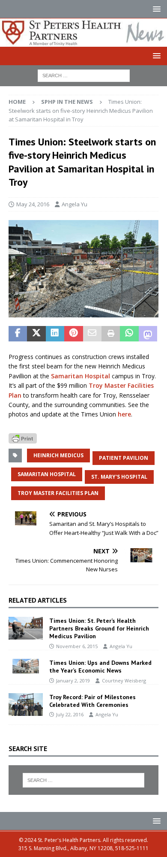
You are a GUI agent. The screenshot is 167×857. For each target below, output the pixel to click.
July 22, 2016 (70, 714)
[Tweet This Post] (36, 333)
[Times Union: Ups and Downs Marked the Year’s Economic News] (26, 666)
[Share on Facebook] (18, 333)
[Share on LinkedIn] (55, 333)
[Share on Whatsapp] (129, 333)
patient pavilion (123, 458)
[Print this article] (110, 333)
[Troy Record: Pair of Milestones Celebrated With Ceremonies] (26, 704)
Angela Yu (74, 204)
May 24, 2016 (32, 204)
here (124, 414)
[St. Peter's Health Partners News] (83, 41)
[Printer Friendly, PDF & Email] (23, 438)
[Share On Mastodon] (148, 333)
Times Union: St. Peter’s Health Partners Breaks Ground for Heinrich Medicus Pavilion (99, 628)
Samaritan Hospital (80, 376)
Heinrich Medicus (58, 455)
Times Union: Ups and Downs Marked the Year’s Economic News (100, 666)
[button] (155, 8)
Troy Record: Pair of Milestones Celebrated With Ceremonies (92, 701)
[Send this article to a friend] (92, 333)
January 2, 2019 (73, 680)
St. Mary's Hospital (119, 476)
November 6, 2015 (77, 646)
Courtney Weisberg (124, 680)
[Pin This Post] (73, 333)
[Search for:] (84, 75)
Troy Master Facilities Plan (58, 493)
